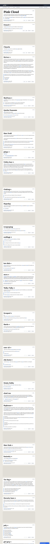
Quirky (4, 112)
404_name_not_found (9, 105)
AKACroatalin (7, 493)
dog (10, 460)
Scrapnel (5, 319)
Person (5, 292)
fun (7, 71)
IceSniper (7, 319)
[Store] (45, 5)
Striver (4, 81)
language (12, 349)
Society (14, 7)
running (12, 460)
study (30, 70)
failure (20, 66)
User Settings (45, 7)
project (13, 316)
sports (16, 135)
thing (20, 230)
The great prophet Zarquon (9, 451)
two (16, 349)
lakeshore (8, 172)
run (27, 396)
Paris (15, 102)
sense (22, 26)
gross (19, 242)
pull (7, 155)
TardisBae (7, 52)
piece (14, 113)
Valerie (7, 290)
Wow (5, 329)
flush (16, 230)
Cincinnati (30, 141)
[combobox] (26, 5)
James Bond (10, 155)
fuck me (6, 280)
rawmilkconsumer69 (8, 210)
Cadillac (10, 533)
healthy (9, 448)
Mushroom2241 (9, 116)
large (23, 265)
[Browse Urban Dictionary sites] (5, 5)
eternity (19, 500)
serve (27, 447)
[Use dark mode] (46, 5)
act (5, 228)
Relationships (18, 7)
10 (5, 208)
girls (22, 361)
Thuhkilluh (7, 330)
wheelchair (8, 292)
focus (30, 447)
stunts (12, 155)
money (25, 17)
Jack (9, 329)
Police (4, 191)
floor (26, 317)
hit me (7, 50)
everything (18, 326)
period (7, 408)
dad (32, 413)
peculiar (9, 458)
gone (20, 65)
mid (26, 481)
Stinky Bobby (5, 388)
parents (18, 412)
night (6, 397)
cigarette (14, 276)
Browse (9, 7)
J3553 (7, 428)
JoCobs (7, 246)
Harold (6, 79)
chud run (4, 400)
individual (7, 26)
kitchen (31, 280)
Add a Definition (41, 7)
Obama (8, 78)
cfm (8, 364)
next (15, 228)
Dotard (4, 30)
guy (7, 65)
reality (25, 15)
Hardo (4, 330)
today (14, 329)
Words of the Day (5, 7)
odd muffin (8, 296)
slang (11, 276)
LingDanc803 (9, 508)
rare (7, 206)
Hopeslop (5, 210)
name (29, 408)
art (11, 316)
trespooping (5, 232)
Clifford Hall (7, 269)
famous (16, 361)
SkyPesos (5, 105)
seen (21, 205)
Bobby (10, 386)
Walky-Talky (5, 296)
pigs (21, 197)
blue (10, 534)
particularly (11, 239)
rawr (18, 351)
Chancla (4, 52)
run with (15, 399)
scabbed (5, 239)
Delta (4, 99)
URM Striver (7, 81)
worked (15, 501)
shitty (5, 153)
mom (6, 50)
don (11, 103)
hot (9, 268)
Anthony (5, 74)
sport (16, 138)
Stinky (8, 386)
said (5, 409)
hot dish (4, 269)
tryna (9, 399)
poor (31, 99)
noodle (8, 268)
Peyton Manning (12, 144)
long (11, 26)
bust (4, 193)
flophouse (5, 428)
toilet (12, 228)
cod (20, 484)
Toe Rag (4, 493)
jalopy (4, 157)
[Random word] (43, 5)
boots (8, 361)
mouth (21, 280)
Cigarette (5, 276)
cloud (8, 18)
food (12, 396)
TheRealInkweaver (9, 232)
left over (7, 316)
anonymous (7, 30)
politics (10, 72)
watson (6, 157)
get (11, 28)
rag (5, 481)
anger (22, 135)
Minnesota (5, 265)
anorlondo (8, 388)
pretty (11, 17)
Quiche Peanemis (5, 116)
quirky (18, 113)
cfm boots (5, 366)
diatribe (7, 366)
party (15, 317)
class (18, 60)
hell (32, 417)
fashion (17, 458)
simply (12, 268)
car (6, 153)
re (5, 15)
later (16, 351)
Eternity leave (5, 508)
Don (4, 240)
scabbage (5, 246)
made (7, 317)
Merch (33, 20)
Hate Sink (5, 451)
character (15, 527)
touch (22, 15)
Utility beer (5, 172)
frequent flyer (18, 99)
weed (18, 197)
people (11, 192)
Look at (5, 364)
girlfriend (5, 528)
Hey (4, 386)
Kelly (14, 503)
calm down (20, 28)
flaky (15, 239)
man (29, 417)
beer (6, 164)
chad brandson (7, 400)
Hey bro (6, 399)
